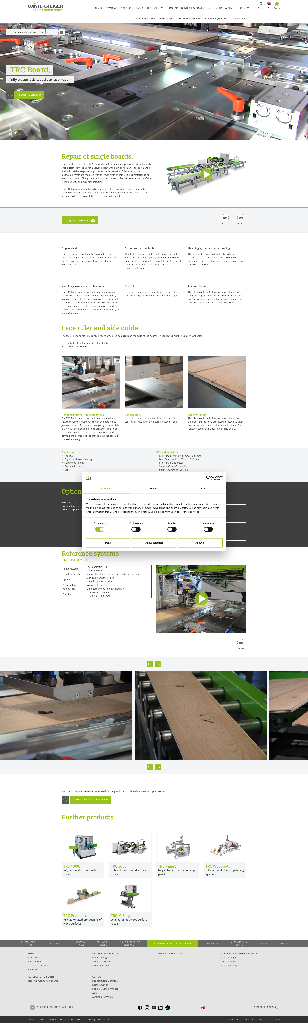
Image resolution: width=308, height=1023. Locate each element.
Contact (97, 976)
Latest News (34, 957)
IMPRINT (32, 1019)
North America (100, 984)
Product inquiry (229, 965)
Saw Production (100, 965)
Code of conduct (74, 1019)
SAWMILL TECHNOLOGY (169, 953)
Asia (94, 992)
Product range (165, 18)
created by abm (272, 1019)
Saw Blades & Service (105, 953)
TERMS (41, 1019)
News (31, 953)
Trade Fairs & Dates (38, 965)
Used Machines (229, 961)
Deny (108, 542)
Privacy (89, 1019)
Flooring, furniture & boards (142, 18)
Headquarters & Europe (105, 980)
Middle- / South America (105, 988)
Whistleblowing (54, 1019)
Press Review (35, 961)
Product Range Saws (103, 957)
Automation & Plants (41, 976)
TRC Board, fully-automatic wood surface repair (225, 18)
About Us (33, 969)
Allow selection (154, 542)
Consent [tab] (106, 488)
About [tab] (202, 488)
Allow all (200, 542)
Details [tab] (154, 488)
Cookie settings (104, 1019)
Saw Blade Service (102, 961)
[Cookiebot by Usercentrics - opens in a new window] (209, 478)
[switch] (136, 529)
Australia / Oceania (102, 996)
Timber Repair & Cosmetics (188, 18)
